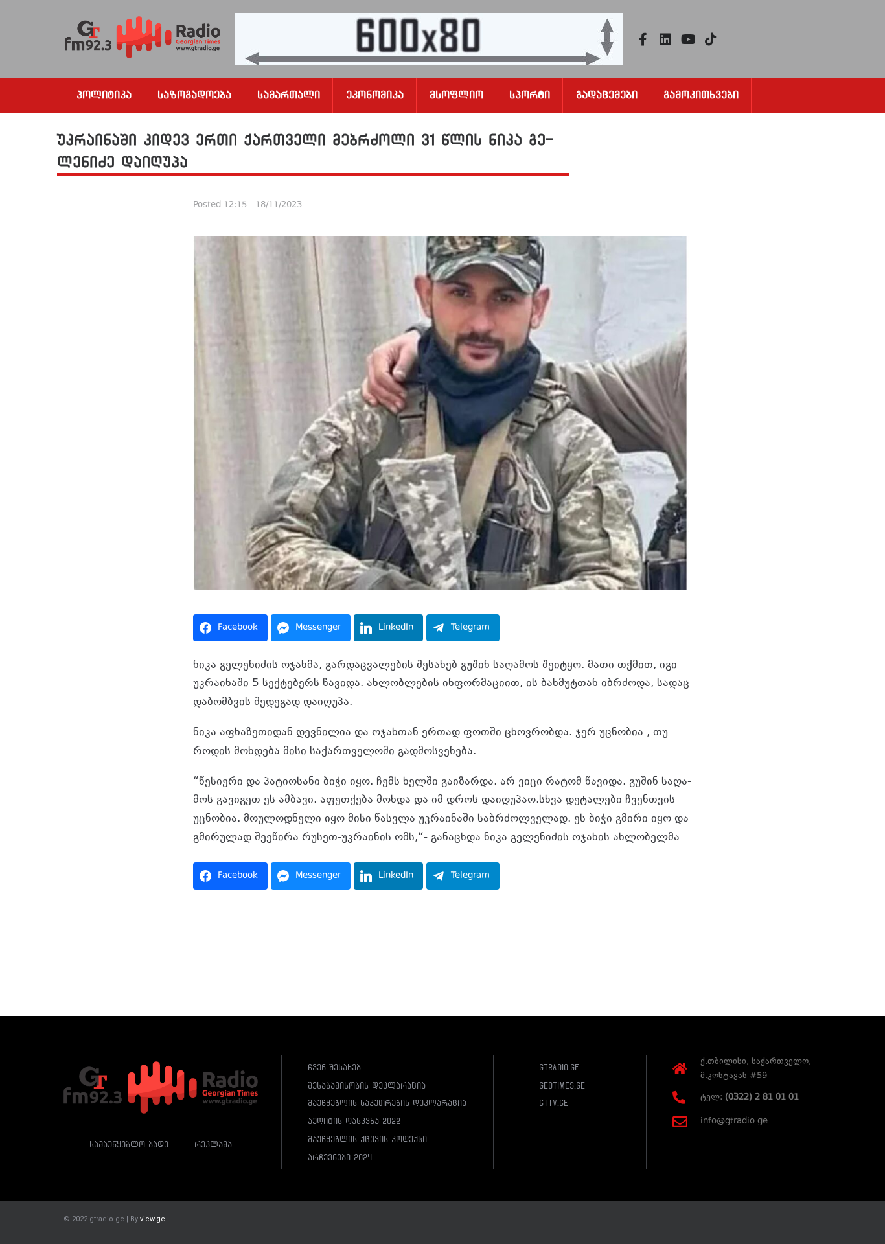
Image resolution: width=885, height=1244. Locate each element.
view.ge (152, 1219)
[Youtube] (688, 39)
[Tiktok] (710, 39)
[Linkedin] (665, 39)
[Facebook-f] (642, 39)
